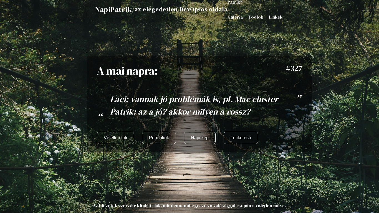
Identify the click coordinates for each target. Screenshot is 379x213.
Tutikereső (241, 137)
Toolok (255, 17)
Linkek (275, 17)
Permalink (159, 137)
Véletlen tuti (115, 137)
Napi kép (200, 137)
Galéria (235, 17)
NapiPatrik (113, 9)
